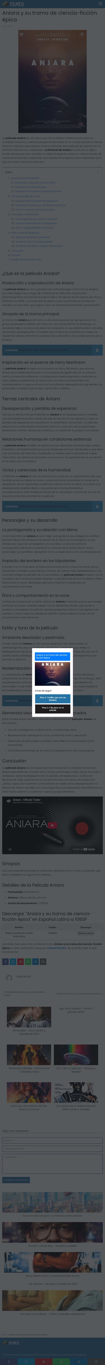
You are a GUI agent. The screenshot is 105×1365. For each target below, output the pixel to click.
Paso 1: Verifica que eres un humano (53, 698)
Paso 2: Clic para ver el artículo (53, 708)
